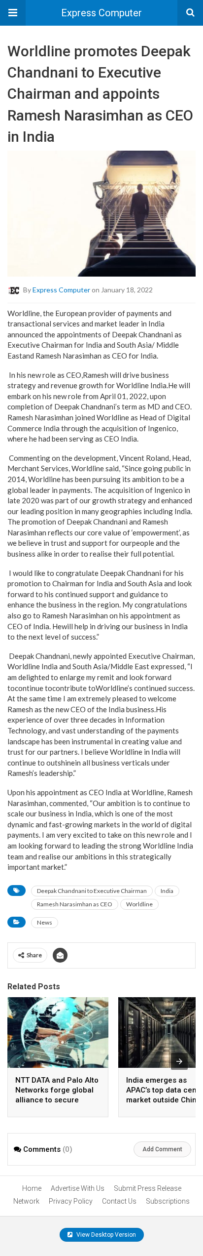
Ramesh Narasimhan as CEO (74, 904)
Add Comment (162, 1149)
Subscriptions (168, 1201)
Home (31, 1188)
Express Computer (101, 13)
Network (26, 1201)
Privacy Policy (71, 1201)
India (167, 890)
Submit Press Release (147, 1188)
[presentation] (179, 1061)
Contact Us (119, 1201)
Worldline (139, 904)
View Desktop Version (105, 1234)
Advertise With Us (77, 1188)
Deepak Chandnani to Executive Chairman (92, 890)
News (44, 922)
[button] (13, 13)
